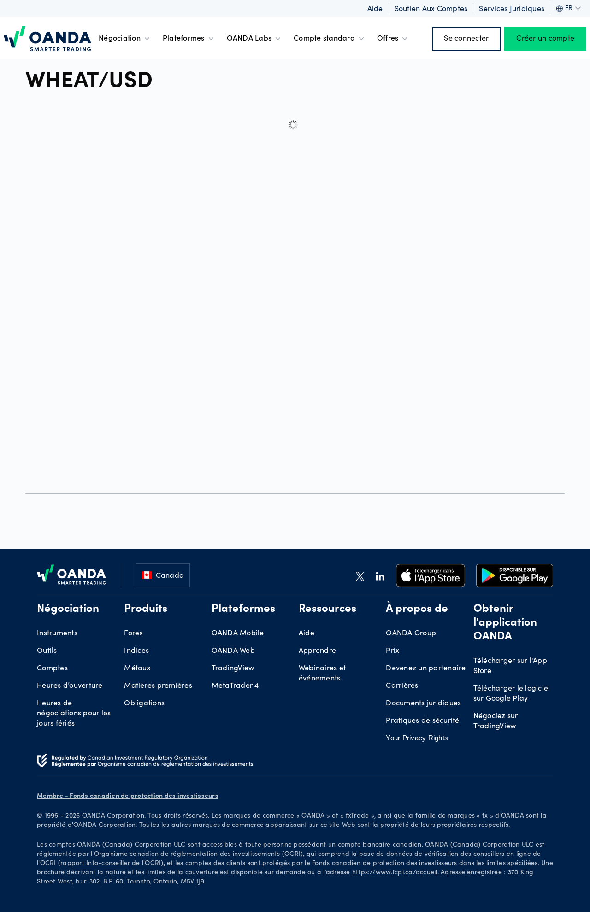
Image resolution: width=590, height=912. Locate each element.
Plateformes (184, 38)
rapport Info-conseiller (95, 863)
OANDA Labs (249, 38)
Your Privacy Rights (417, 738)
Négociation (120, 38)
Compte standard (324, 38)
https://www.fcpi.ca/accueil (394, 873)
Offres (388, 38)
